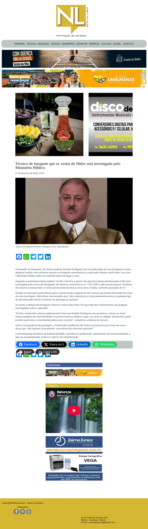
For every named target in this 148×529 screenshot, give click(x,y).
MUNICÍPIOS (68, 43)
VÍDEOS (52, 385)
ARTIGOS (55, 43)
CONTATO (128, 43)
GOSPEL (117, 43)
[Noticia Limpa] (74, 19)
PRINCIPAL (19, 43)
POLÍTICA (31, 43)
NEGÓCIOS (43, 43)
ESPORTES (82, 43)
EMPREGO (94, 43)
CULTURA (106, 43)
